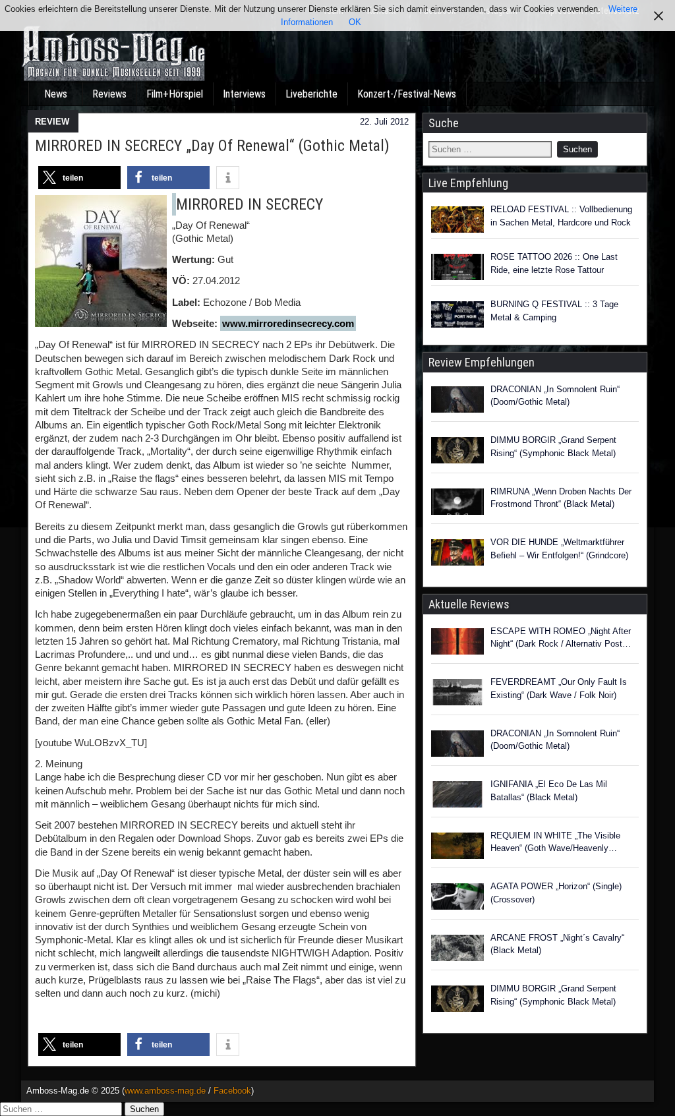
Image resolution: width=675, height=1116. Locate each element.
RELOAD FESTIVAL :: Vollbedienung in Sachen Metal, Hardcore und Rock (561, 215)
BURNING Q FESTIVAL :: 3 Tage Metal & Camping (554, 310)
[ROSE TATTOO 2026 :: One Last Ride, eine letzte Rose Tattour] (457, 267)
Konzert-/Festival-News (406, 94)
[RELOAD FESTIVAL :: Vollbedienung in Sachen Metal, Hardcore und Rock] (457, 219)
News (55, 94)
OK (355, 22)
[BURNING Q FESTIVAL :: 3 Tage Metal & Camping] (457, 314)
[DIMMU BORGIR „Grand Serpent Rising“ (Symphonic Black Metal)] (457, 452)
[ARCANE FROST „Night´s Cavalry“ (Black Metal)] (457, 950)
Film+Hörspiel (174, 94)
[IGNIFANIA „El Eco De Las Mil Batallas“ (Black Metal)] (457, 796)
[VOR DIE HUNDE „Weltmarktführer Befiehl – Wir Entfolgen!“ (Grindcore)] (457, 554)
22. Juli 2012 (384, 122)
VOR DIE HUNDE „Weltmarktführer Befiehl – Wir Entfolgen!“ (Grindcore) (559, 548)
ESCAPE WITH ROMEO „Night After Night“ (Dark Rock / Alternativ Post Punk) (560, 638)
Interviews (244, 94)
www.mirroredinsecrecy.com (288, 323)
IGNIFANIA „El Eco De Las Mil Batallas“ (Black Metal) (548, 790)
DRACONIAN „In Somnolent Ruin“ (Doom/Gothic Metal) (555, 395)
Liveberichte (311, 94)
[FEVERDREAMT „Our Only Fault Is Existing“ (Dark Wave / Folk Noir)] (457, 694)
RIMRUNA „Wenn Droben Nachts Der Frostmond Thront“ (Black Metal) (560, 498)
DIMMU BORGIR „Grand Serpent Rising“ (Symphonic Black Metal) (553, 446)
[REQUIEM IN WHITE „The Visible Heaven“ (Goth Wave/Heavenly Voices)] (457, 848)
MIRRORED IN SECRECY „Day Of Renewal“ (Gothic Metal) (212, 145)
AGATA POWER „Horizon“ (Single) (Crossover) (556, 892)
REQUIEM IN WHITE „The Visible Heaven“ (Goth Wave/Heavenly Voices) (555, 843)
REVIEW (52, 122)
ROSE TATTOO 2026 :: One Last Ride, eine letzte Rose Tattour (554, 263)
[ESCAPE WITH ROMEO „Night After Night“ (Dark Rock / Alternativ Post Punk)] (457, 643)
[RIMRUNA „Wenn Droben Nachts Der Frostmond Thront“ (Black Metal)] (457, 503)
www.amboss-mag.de (165, 1091)
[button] (79, 177)
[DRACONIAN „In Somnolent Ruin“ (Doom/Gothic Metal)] (457, 401)
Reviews (109, 94)
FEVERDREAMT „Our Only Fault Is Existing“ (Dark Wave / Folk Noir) (558, 688)
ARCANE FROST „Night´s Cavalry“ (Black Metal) (557, 944)
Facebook (232, 1091)
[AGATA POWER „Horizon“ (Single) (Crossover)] (457, 898)
